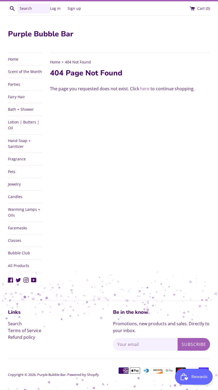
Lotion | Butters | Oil (23, 124)
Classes (14, 240)
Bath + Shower (21, 109)
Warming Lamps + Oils (24, 212)
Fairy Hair (16, 96)
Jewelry (14, 184)
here (144, 89)
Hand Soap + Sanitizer (19, 143)
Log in (55, 8)
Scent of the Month (25, 71)
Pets (11, 171)
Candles (15, 196)
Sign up (74, 8)
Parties (14, 84)
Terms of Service (24, 330)
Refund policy (21, 337)
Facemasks (17, 227)
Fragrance (17, 158)
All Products (18, 265)
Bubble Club (19, 252)
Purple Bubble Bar (40, 34)
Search (15, 324)
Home (13, 59)
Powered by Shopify (83, 374)
